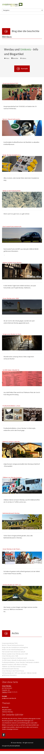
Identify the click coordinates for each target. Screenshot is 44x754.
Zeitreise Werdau (7, 712)
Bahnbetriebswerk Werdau (10, 669)
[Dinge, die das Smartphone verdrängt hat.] (22, 164)
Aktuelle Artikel (6, 710)
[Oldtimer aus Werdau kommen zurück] (22, 486)
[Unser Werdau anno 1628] (22, 307)
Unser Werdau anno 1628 (10, 656)
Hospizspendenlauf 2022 (10, 643)
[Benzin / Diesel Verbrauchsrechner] (22, 128)
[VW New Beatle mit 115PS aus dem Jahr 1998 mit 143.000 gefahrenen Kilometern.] (22, 594)
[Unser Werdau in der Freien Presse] (22, 558)
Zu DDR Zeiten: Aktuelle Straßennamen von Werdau (18, 660)
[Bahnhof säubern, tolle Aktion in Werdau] (22, 451)
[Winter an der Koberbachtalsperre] (22, 200)
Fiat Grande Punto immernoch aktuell (13, 652)
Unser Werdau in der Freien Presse (13, 671)
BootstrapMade (15, 746)
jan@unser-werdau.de (9, 698)
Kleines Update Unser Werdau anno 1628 (15, 654)
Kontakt (24, 68)
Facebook (3, 735)
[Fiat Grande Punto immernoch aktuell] (22, 236)
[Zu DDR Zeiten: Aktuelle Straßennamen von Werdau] (22, 379)
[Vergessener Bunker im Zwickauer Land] (22, 343)
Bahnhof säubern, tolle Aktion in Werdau (14, 664)
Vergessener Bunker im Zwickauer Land (14, 658)
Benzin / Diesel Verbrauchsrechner (13, 645)
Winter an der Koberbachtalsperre (12, 649)
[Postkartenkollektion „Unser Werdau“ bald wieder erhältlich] (22, 415)
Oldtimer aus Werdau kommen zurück (14, 666)
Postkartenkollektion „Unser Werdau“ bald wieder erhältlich (20, 662)
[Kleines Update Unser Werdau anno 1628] (22, 272)
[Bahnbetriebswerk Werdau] (22, 522)
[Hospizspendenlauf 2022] (22, 93)
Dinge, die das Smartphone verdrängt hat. (15, 647)
